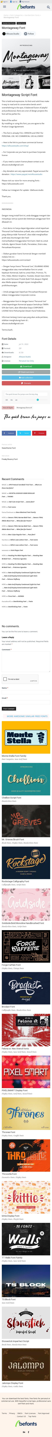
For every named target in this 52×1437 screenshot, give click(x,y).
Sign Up (13, 2)
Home (6, 15)
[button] (48, 8)
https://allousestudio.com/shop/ (15, 145)
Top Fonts (32, 1416)
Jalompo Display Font (12, 1383)
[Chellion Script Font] (26, 779)
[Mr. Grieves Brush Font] (26, 821)
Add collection (27, 377)
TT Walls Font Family (12, 1257)
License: (7, 361)
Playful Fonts (18, 1219)
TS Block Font (9, 1299)
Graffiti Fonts (18, 1135)
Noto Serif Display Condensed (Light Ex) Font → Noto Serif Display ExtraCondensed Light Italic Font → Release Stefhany (21, 575)
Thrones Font (8, 1132)
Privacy (12, 1413)
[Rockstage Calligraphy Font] (26, 863)
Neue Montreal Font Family (26, 512)
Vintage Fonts (18, 968)
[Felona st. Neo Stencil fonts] (26, 1030)
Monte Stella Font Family (14, 756)
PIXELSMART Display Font (15, 1090)
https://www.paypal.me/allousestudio (26, 174)
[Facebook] (28, 1432)
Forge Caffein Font (11, 965)
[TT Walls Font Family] (26, 1239)
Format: (7, 348)
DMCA (19, 1413)
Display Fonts (17, 843)
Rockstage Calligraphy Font (15, 881)
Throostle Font (9, 1174)
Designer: (8, 357)
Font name (12, 507)
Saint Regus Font (17, 550)
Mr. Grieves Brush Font (13, 839)
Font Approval (43, 1413)
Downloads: (9, 352)
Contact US (21, 1416)
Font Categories (16, 15)
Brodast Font (8, 1006)
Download (27, 366)
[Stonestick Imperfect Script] (26, 1323)
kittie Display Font (10, 1216)
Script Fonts (21, 23)
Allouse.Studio (25, 357)
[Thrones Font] (26, 1113)
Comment (7, 649)
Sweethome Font (9, 448)
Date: (6, 344)
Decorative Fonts (8, 1177)
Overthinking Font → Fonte (23, 601)
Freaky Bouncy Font (10, 459)
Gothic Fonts (18, 1386)
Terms (4, 1413)
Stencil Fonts (32, 1052)
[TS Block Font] (26, 1281)
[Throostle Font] (26, 1155)
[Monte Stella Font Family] (26, 737)
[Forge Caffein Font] (26, 946)
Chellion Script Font (11, 797)
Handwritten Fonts (32, 15)
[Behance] (24, 1432)
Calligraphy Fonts (8, 884)
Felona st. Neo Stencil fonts (15, 1048)
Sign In (4, 2)
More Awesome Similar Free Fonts (27, 716)
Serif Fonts (17, 1093)
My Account (25, 2)
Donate (27, 383)
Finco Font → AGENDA (16, 596)
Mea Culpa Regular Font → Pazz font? (21, 534)
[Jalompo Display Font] (26, 1364)
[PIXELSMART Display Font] (26, 1072)
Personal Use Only (26, 361)
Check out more (27, 372)
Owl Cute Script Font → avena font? (21, 502)
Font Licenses (30, 1413)
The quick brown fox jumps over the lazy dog (27, 416)
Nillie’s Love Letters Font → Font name (24, 540)
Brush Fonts (6, 843)
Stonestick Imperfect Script (15, 1341)
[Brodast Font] (26, 988)
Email (5, 698)
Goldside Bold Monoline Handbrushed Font (23, 923)
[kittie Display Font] (26, 1197)
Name (5, 688)
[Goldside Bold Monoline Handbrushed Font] (26, 904)
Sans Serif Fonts (21, 759)
